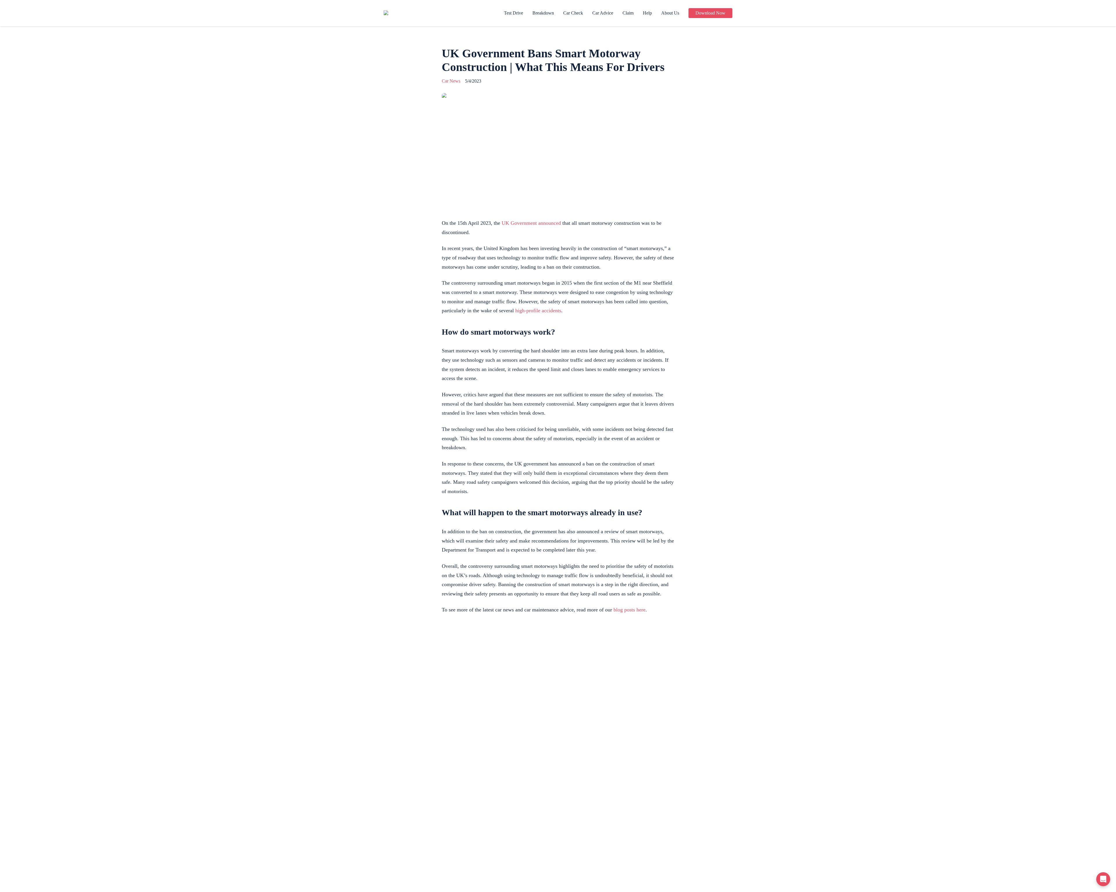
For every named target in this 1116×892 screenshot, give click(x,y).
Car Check (573, 12)
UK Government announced (531, 223)
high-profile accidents (538, 310)
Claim (628, 12)
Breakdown (543, 12)
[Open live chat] (1103, 879)
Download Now (710, 12)
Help (647, 12)
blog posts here (629, 610)
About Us (670, 12)
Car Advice (602, 12)
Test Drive (513, 12)
